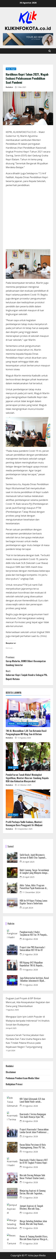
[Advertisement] (28, 218)
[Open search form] (50, 51)
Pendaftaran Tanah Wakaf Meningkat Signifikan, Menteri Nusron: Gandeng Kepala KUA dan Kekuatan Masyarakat (27, 778)
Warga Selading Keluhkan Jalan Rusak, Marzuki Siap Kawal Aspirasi (33, 1222)
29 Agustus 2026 (30, 1105)
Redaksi (9, 87)
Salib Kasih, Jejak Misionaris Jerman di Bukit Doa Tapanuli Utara (32, 856)
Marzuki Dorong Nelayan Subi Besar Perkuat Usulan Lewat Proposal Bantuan (32, 1176)
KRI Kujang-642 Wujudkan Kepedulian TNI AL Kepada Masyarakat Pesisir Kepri (31, 964)
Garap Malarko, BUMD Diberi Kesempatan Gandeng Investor (26, 661)
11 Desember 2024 (31, 892)
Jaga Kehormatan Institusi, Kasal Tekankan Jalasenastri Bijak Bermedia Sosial (34, 979)
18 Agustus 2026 (30, 1167)
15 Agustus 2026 (30, 985)
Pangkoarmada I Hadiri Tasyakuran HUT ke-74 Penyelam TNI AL (34, 933)
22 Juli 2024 (27, 907)
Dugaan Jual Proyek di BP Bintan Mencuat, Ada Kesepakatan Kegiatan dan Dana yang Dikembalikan (28, 1002)
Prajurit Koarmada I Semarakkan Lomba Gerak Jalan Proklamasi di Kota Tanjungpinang (34, 1131)
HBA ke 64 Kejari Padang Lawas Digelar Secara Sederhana (33, 902)
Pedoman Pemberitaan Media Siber (23, 1078)
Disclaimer (11, 1072)
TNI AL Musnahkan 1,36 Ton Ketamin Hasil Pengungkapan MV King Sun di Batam (26, 732)
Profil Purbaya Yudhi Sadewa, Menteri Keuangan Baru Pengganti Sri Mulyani (24, 823)
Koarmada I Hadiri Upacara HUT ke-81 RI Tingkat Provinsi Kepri (34, 1161)
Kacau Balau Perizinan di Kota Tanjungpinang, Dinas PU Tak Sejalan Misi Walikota (33, 1146)
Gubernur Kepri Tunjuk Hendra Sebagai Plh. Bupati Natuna (27, 675)
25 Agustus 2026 (30, 1136)
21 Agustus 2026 (30, 954)
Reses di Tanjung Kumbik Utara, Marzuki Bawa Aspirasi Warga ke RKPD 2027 (34, 1238)
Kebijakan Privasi (14, 1084)
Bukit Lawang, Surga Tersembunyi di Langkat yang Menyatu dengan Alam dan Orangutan (34, 871)
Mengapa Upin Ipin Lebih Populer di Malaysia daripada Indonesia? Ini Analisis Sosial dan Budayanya (28, 1020)
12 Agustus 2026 (30, 1197)
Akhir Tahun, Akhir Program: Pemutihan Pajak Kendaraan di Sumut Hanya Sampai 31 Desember (33, 886)
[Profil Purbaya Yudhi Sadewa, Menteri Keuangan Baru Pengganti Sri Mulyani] (28, 803)
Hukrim (12, 724)
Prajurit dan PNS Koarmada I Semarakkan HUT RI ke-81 (32, 948)
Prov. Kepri (11, 69)
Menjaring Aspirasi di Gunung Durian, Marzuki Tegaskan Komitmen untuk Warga (33, 1192)
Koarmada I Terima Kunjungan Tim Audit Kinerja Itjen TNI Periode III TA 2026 (33, 1115)
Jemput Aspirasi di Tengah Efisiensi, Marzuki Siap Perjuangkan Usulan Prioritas (32, 1207)
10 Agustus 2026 (30, 1228)
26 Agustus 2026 (30, 939)
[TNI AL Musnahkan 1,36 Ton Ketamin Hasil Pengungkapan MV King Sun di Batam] (28, 712)
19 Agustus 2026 (30, 969)
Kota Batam (21, 724)
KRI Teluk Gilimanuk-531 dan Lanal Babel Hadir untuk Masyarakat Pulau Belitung (32, 1100)
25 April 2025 (28, 861)
